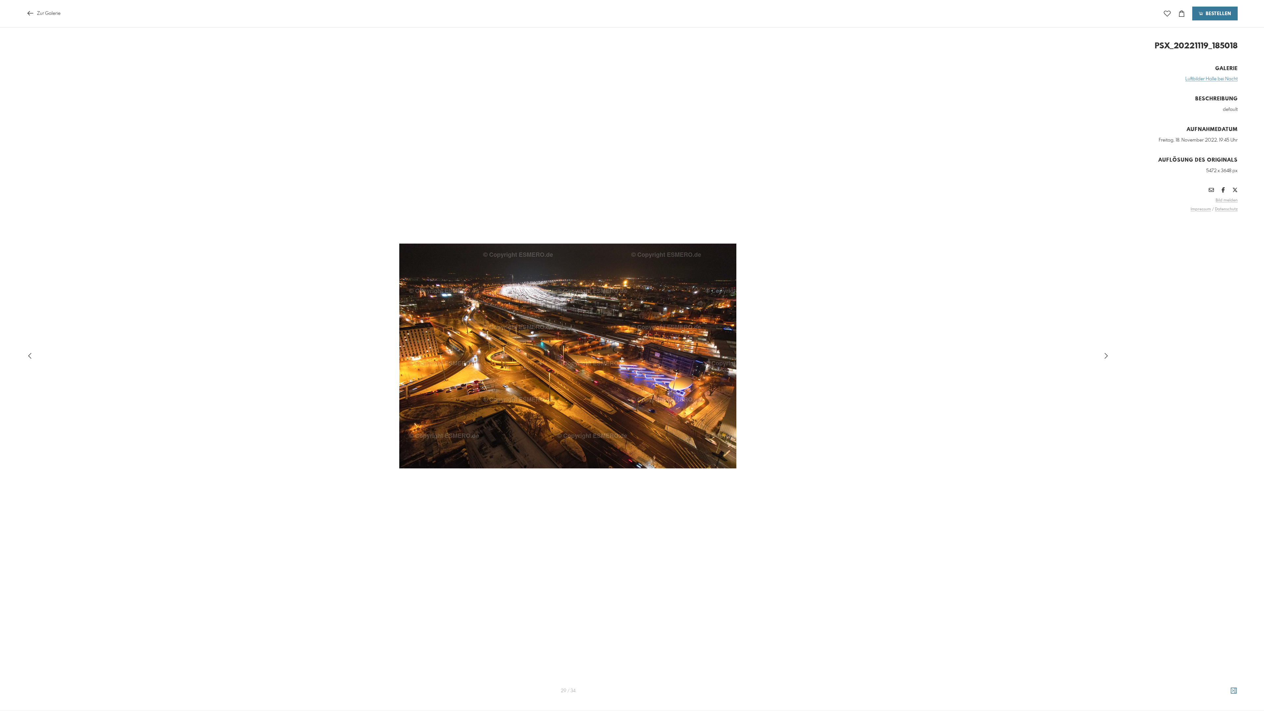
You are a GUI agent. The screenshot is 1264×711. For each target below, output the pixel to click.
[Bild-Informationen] (1234, 691)
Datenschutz (1226, 209)
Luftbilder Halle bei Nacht (1211, 79)
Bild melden (1227, 200)
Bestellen (1217, 14)
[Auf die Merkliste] (1167, 13)
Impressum (1201, 209)
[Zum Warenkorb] (1182, 13)
